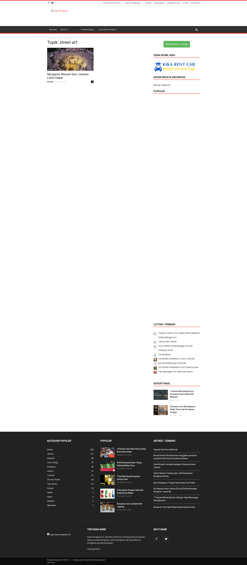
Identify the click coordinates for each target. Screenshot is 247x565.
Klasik (49, 492)
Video (49, 496)
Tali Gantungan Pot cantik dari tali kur (175, 371)
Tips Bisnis (52, 483)
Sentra (50, 471)
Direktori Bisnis (87, 29)
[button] (196, 29)
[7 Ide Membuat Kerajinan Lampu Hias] (107, 480)
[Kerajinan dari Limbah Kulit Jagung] (107, 507)
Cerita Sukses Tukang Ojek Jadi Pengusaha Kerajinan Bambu (173, 474)
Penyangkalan (159, 3)
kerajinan (51, 466)
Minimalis (51, 505)
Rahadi (50, 82)
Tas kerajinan (164, 354)
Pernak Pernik (53, 479)
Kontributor (195, 3)
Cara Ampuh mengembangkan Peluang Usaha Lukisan (175, 465)
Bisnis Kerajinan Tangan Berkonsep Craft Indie (174, 483)
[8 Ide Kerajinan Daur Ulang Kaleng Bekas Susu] (107, 466)
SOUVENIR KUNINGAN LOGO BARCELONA (178, 367)
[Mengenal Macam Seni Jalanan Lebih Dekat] (70, 59)
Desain (50, 488)
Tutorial (50, 475)
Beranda (53, 29)
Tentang (148, 3)
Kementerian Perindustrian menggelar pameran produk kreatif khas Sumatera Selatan (175, 457)
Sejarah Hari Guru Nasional (165, 449)
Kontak (185, 3)
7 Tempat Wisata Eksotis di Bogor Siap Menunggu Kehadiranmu (176, 499)
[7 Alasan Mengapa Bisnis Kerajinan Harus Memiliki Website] (161, 395)
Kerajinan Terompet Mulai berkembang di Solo (174, 507)
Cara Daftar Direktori (107, 29)
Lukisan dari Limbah (167, 341)
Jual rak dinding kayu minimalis (172, 363)
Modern (51, 69)
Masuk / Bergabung (132, 3)
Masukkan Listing (177, 44)
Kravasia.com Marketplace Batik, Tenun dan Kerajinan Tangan (182, 409)
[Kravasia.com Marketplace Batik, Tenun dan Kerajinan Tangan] (161, 410)
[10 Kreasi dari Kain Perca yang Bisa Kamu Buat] (107, 452)
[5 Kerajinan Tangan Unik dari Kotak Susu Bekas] (107, 494)
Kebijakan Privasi (173, 3)
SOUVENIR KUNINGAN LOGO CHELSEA (176, 358)
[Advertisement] (148, 15)
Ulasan (50, 453)
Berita (63, 29)
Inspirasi (51, 458)
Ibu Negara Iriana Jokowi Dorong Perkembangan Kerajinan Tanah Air (175, 490)
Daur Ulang (52, 462)
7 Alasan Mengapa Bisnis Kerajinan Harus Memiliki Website (182, 394)
